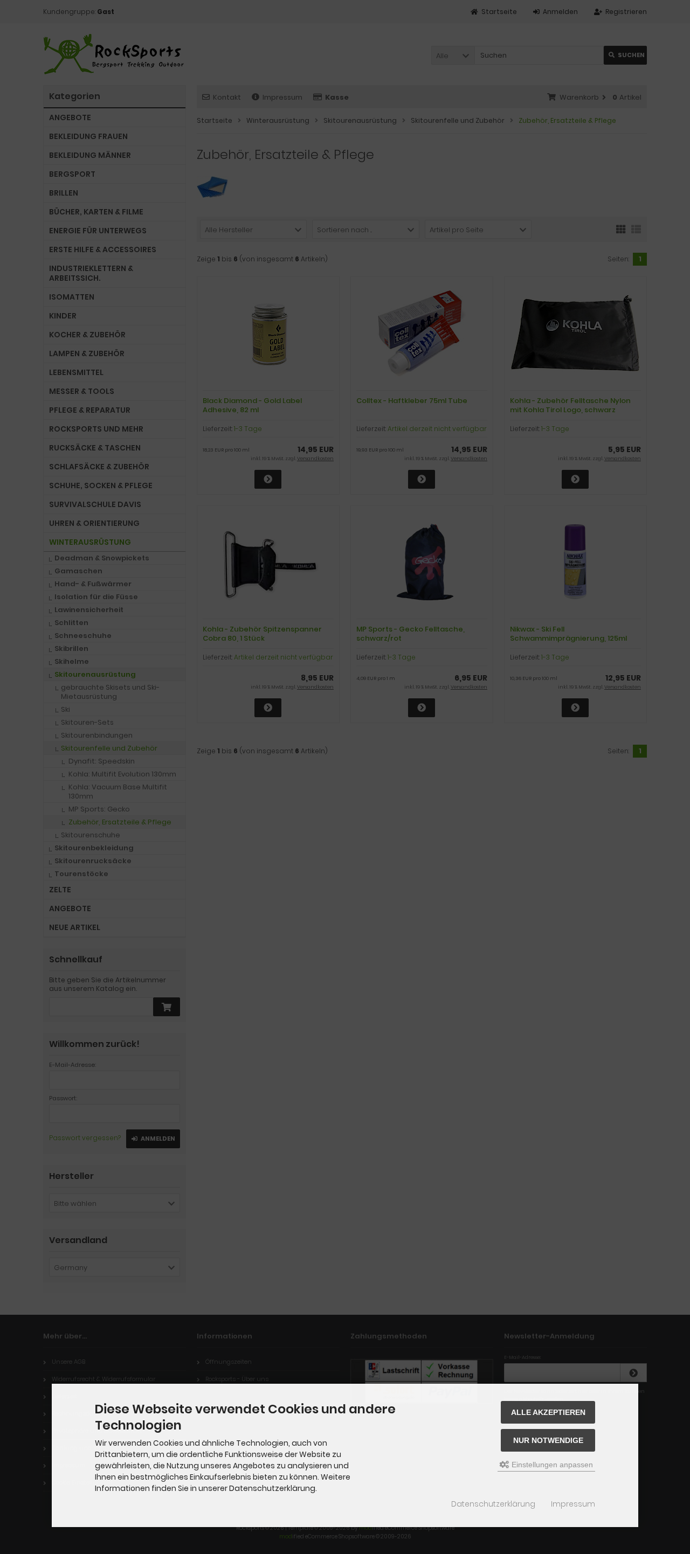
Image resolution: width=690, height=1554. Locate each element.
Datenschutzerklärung (493, 1503)
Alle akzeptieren (548, 1412)
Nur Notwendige (548, 1440)
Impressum (573, 1503)
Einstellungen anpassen (551, 1464)
